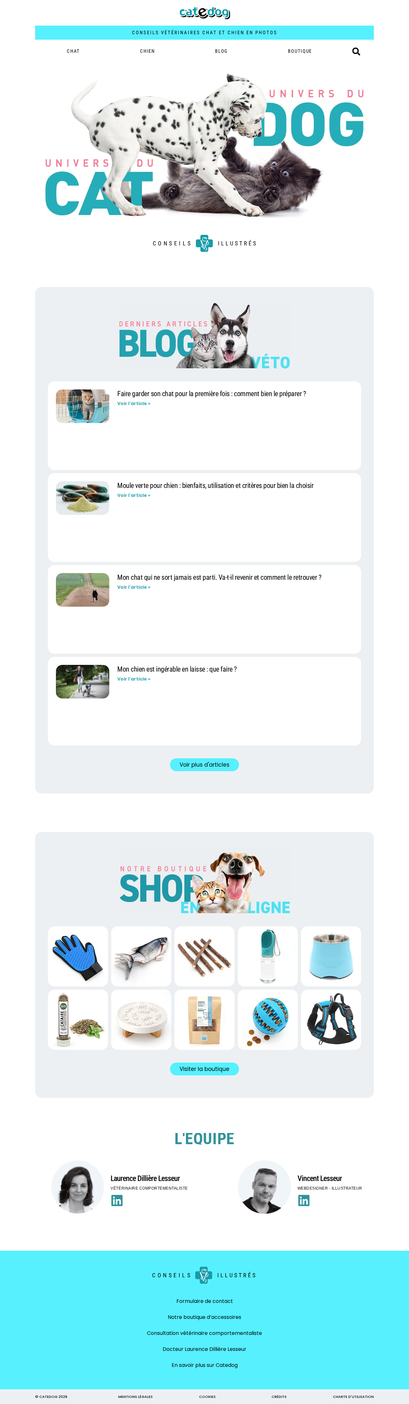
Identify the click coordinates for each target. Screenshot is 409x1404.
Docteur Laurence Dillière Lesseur (204, 1349)
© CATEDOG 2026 (51, 1396)
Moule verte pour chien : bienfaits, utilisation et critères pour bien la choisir (215, 486)
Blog (221, 51)
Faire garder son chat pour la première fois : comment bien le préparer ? (211, 394)
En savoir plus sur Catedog (205, 1365)
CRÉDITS (279, 1396)
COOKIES (207, 1396)
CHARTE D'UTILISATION (353, 1396)
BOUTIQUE (300, 51)
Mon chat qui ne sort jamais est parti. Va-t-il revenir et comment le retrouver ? (219, 577)
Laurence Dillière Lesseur (145, 1178)
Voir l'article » (133, 403)
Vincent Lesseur (319, 1178)
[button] (356, 52)
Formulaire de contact (204, 1301)
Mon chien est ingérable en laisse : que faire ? (177, 669)
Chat (73, 51)
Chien (147, 51)
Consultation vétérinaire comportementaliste (204, 1333)
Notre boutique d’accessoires (204, 1317)
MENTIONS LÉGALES (135, 1396)
